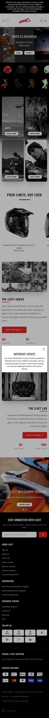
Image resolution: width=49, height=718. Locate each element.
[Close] (44, 349)
